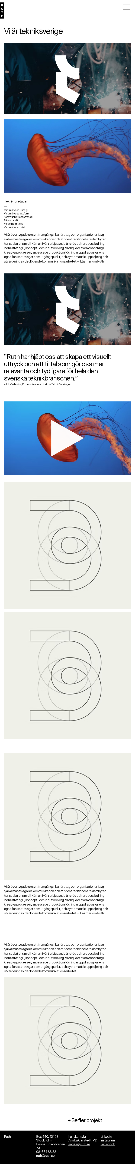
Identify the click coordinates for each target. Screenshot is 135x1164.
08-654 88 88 (46, 1152)
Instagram (108, 1140)
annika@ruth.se (79, 1144)
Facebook (108, 1144)
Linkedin (106, 1136)
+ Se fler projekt (85, 1120)
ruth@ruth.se (45, 1155)
